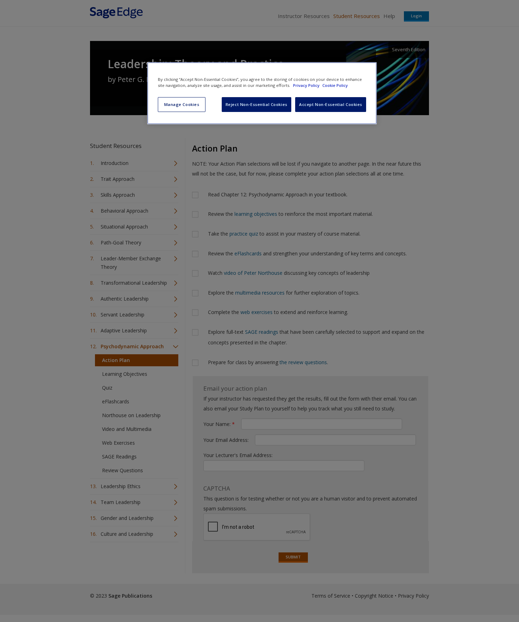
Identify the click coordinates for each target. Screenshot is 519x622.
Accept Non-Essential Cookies (330, 104)
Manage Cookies (181, 104)
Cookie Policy (335, 85)
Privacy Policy (307, 85)
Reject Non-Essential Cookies (256, 104)
